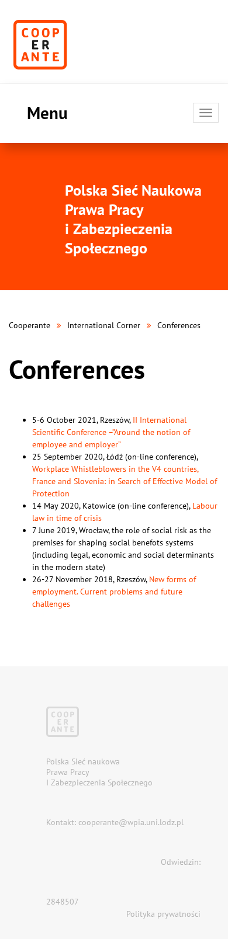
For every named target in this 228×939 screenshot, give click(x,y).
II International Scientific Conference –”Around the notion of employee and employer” (111, 432)
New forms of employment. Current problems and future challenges (114, 591)
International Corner (103, 325)
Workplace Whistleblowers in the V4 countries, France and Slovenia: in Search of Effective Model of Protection (124, 481)
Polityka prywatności (163, 914)
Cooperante (29, 325)
